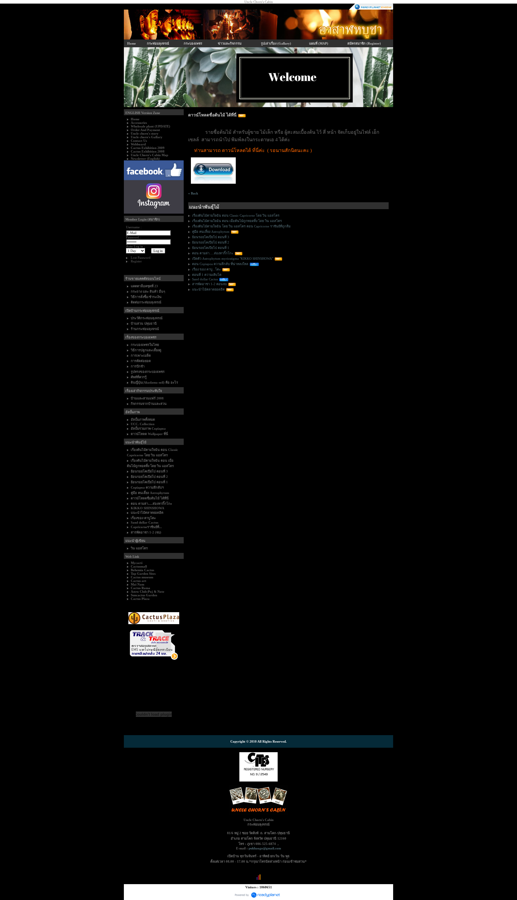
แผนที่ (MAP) (318, 43)
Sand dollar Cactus (205, 279)
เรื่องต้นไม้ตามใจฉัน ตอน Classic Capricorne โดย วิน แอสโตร (235, 215)
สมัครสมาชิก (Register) (364, 43)
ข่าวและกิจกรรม (229, 43)
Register (136, 261)
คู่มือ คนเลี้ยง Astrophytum (210, 231)
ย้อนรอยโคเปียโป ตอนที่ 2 (210, 242)
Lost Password (140, 257)
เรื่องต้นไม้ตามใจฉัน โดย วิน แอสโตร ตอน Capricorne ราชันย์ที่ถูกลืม (241, 226)
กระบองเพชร (193, 43)
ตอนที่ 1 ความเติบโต (206, 274)
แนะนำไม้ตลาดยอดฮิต (208, 289)
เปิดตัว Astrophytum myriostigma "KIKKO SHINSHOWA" (232, 258)
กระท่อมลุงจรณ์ (158, 43)
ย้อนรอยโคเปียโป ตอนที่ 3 (210, 237)
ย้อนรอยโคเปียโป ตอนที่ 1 (210, 248)
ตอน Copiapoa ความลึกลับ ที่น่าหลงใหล (220, 264)
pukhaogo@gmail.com (265, 848)
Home (131, 43)
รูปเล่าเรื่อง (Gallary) (276, 43)
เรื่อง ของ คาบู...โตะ (206, 269)
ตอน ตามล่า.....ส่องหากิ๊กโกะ (212, 253)
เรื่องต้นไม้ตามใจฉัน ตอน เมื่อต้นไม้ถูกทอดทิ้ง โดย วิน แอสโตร (237, 221)
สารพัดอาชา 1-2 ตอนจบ (209, 284)
